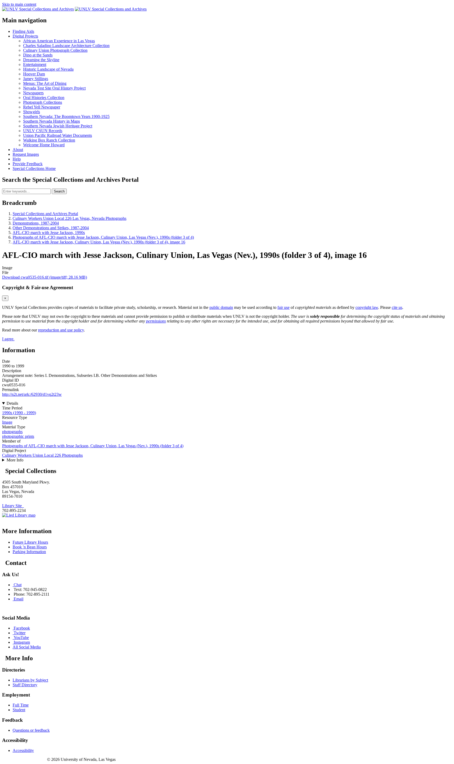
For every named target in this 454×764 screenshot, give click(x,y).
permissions (156, 321)
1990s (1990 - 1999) (19, 412)
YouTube (21, 637)
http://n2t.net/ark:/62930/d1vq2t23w (32, 394)
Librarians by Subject (30, 680)
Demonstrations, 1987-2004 (36, 223)
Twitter (19, 633)
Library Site (13, 505)
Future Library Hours (30, 542)
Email (18, 599)
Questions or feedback (31, 730)
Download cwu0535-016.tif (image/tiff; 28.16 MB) (44, 277)
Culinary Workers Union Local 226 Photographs (42, 455)
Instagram (22, 642)
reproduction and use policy (61, 330)
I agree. (8, 339)
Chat (18, 585)
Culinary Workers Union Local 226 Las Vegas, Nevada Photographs (69, 218)
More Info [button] (15, 460)
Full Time (21, 705)
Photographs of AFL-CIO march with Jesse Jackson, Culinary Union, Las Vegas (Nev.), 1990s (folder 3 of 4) (103, 237)
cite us (397, 307)
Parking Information (29, 551)
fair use (283, 307)
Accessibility (23, 750)
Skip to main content (19, 4)
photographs (12, 431)
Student (19, 710)
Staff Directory (25, 685)
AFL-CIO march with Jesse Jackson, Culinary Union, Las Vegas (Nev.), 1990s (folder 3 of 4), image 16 (99, 242)
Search (59, 191)
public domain (221, 307)
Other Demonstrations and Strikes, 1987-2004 (51, 228)
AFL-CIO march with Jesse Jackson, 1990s (49, 232)
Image (7, 422)
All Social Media (27, 647)
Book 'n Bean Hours (30, 547)
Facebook (22, 628)
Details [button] (12, 403)
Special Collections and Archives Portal (45, 213)
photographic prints (18, 436)
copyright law (366, 307)
